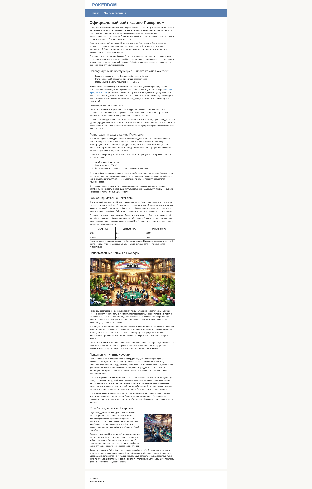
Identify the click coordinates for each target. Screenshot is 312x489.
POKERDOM (104, 5)
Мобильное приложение (115, 13)
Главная (95, 13)
